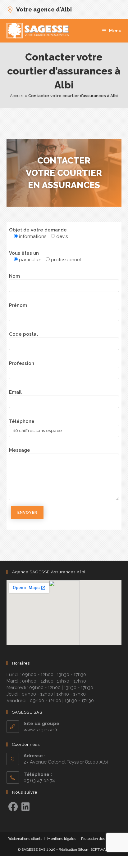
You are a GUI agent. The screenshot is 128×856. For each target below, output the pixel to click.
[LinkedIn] (25, 806)
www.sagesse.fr (40, 730)
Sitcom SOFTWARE (94, 849)
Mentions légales (61, 838)
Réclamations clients (24, 838)
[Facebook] (13, 806)
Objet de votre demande (38, 230)
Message (19, 450)
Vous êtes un (24, 253)
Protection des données (101, 838)
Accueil (17, 95)
